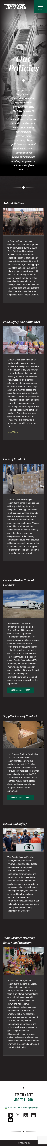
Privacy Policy (23, 1142)
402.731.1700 (23, 1100)
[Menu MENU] (40, 6)
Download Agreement (20, 690)
